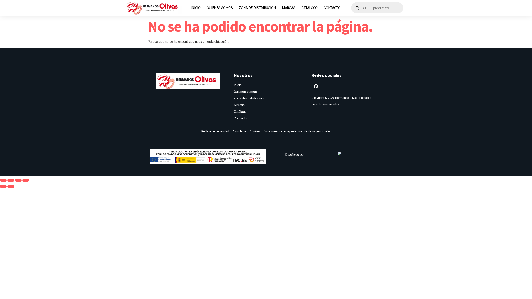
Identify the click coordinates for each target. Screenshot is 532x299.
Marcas (288, 8)
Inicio (196, 8)
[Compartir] (18, 180)
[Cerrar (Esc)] (25, 180)
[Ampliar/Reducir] (3, 180)
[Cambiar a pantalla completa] (10, 180)
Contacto (332, 8)
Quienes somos (220, 8)
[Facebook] (316, 86)
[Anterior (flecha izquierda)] (3, 186)
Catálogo (310, 8)
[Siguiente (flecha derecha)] (10, 186)
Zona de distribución (257, 8)
